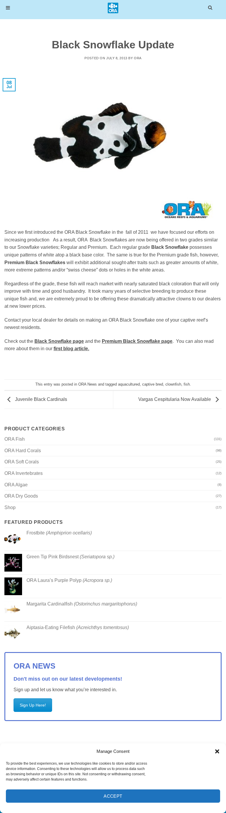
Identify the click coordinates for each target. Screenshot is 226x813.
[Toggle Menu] (8, 8)
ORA (138, 58)
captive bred (152, 384)
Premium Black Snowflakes (34, 262)
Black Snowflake (169, 247)
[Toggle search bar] (210, 7)
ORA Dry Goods (21, 495)
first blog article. (71, 348)
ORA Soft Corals (21, 461)
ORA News (87, 384)
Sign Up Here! (33, 705)
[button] (217, 751)
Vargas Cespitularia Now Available (175, 399)
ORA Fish (14, 439)
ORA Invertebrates (23, 473)
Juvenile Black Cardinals (40, 399)
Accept (113, 796)
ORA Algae (16, 484)
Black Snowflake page (59, 341)
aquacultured (129, 384)
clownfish (173, 384)
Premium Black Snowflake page (137, 341)
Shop (10, 507)
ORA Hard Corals (22, 450)
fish (187, 384)
